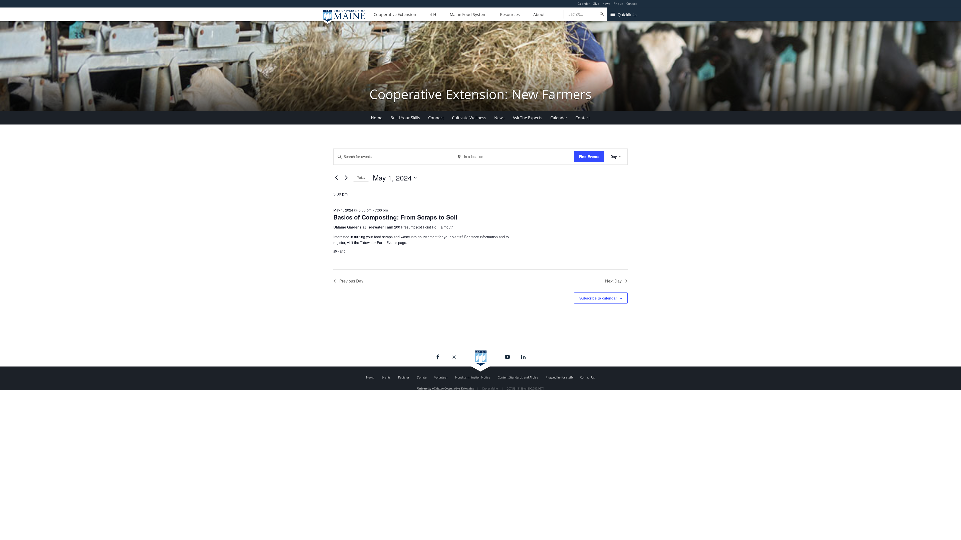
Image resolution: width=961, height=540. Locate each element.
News (606, 4)
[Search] (602, 14)
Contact (631, 4)
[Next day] (346, 178)
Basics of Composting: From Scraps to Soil (395, 217)
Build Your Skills (405, 117)
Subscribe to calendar (598, 298)
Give (596, 4)
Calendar (584, 4)
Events (386, 377)
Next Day (613, 281)
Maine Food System (468, 14)
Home (376, 117)
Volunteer (441, 377)
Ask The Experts (527, 117)
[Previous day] (336, 178)
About (539, 14)
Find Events (589, 156)
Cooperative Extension (395, 14)
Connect (436, 117)
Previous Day (351, 281)
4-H (433, 14)
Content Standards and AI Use (518, 377)
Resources (510, 14)
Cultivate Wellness (469, 117)
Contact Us (587, 377)
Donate (422, 377)
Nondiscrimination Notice (472, 377)
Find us (618, 4)
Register (403, 377)
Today (361, 177)
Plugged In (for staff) (559, 377)
